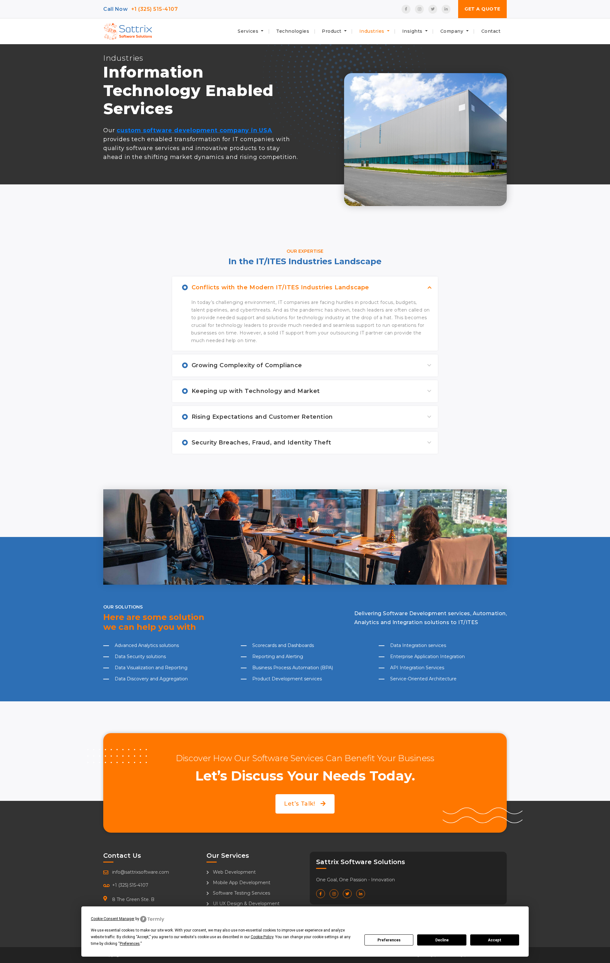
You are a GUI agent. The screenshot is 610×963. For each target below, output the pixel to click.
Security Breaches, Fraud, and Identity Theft (261, 442)
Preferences (389, 940)
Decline (442, 940)
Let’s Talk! (300, 803)
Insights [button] (413, 31)
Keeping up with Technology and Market (256, 391)
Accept (494, 940)
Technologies (292, 31)
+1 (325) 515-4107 (154, 9)
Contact (491, 31)
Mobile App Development (241, 882)
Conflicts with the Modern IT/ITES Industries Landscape (280, 287)
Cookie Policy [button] (262, 937)
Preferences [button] (130, 943)
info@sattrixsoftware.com (140, 872)
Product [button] (332, 31)
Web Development (234, 872)
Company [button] (452, 31)
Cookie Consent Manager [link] (112, 919)
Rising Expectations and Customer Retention (262, 416)
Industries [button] (372, 31)
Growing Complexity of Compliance (247, 365)
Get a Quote (482, 9)
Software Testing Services (241, 893)
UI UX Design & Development (246, 903)
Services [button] (249, 31)
